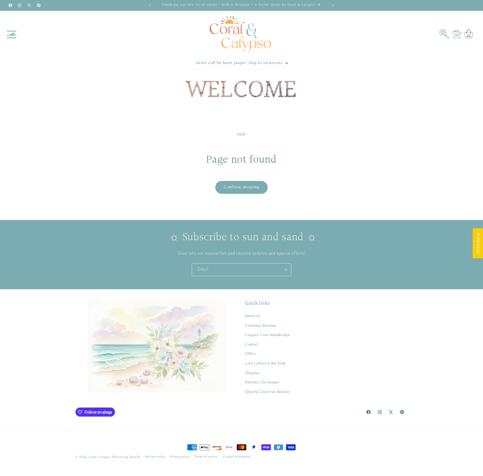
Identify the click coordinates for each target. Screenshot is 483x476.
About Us (252, 316)
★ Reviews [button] (478, 243)
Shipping (252, 372)
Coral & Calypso (100, 457)
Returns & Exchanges (262, 382)
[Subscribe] (285, 269)
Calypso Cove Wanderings (267, 335)
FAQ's (250, 353)
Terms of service (205, 457)
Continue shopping (242, 187)
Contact (252, 344)
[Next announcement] (333, 5)
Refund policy (155, 457)
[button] (12, 34)
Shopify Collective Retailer (267, 391)
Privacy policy (179, 457)
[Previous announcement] (149, 5)
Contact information (237, 457)
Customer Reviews (260, 325)
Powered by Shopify (126, 457)
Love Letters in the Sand (265, 363)
